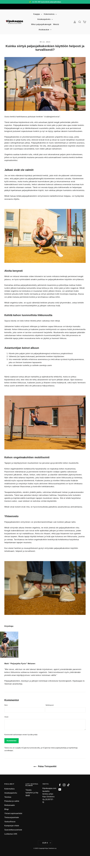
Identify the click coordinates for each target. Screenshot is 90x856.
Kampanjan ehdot (11, 826)
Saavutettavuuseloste (13, 830)
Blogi (6, 809)
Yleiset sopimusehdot (13, 813)
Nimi (6, 705)
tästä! (28, 795)
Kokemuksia (49, 14)
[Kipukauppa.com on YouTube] (59, 789)
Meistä (56, 24)
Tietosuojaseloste (11, 817)
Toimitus (7, 797)
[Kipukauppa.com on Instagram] (64, 784)
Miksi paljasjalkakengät (41, 24)
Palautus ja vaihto (11, 801)
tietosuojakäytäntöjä (58, 748)
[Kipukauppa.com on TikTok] (68, 784)
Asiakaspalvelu (44, 19)
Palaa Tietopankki (47, 766)
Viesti (6, 717)
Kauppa (36, 14)
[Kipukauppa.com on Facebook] (59, 784)
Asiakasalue (44, 30)
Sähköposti (50, 705)
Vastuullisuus (9, 822)
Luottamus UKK (10, 834)
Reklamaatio (9, 805)
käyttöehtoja (73, 748)
